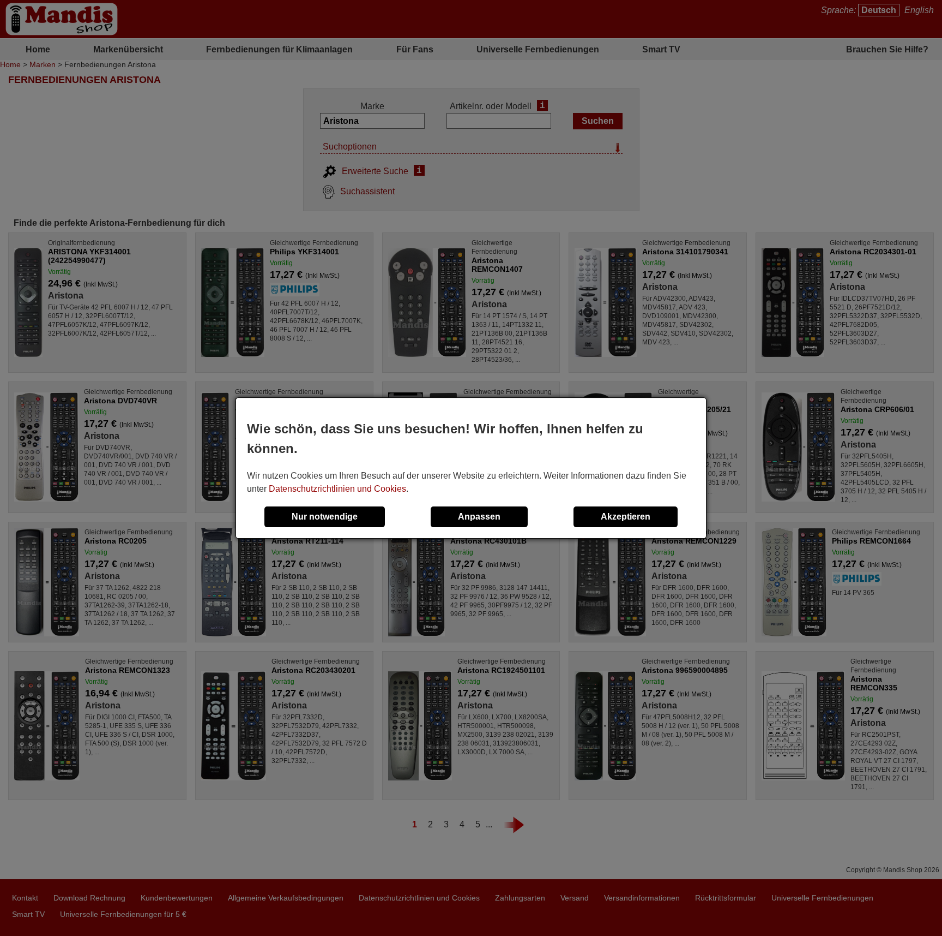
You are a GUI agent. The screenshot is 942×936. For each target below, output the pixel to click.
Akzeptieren (625, 516)
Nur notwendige (325, 516)
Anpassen (479, 516)
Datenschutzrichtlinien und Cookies (337, 488)
